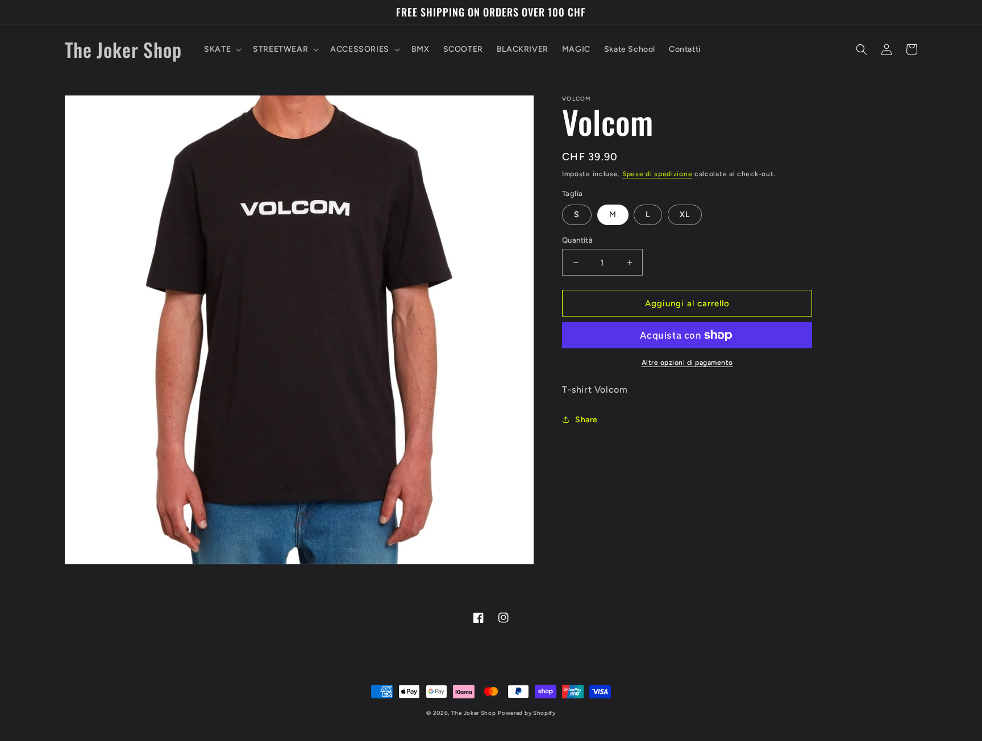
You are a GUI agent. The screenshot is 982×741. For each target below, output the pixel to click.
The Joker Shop (473, 713)
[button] (221, 49)
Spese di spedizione (657, 174)
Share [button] (586, 419)
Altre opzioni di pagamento (687, 363)
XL (685, 214)
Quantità (577, 240)
